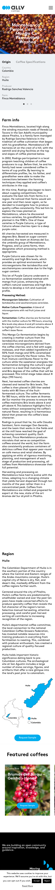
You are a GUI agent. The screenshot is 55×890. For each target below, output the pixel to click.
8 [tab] (40, 543)
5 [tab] (28, 543)
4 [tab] (23, 543)
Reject (47, 881)
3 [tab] (19, 543)
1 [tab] (11, 543)
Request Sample (27, 738)
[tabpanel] (27, 522)
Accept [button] (37, 881)
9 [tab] (45, 543)
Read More (27, 886)
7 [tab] (36, 543)
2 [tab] (15, 543)
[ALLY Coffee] (14, 9)
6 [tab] (32, 543)
